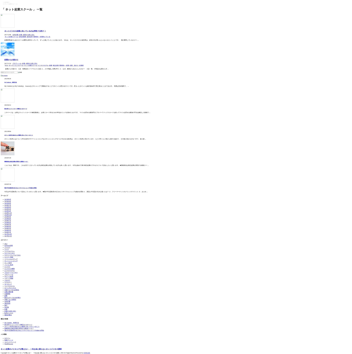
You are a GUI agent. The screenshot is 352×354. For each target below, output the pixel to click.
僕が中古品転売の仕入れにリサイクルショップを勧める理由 (20, 188)
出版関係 (7, 294)
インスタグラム (9, 251)
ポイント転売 (8, 276)
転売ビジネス (8, 313)
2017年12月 (8, 234)
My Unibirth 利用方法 (10, 82)
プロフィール (17, 63)
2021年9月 (7, 203)
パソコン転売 (8, 265)
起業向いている (45, 36)
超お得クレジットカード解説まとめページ (15, 108)
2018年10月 (8, 215)
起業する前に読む (29, 35)
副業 (50, 65)
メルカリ (7, 280)
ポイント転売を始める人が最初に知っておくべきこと (18, 135)
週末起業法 (8, 315)
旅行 (5, 305)
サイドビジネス (9, 253)
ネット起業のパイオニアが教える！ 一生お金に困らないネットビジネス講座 (31, 349)
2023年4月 (7, 201)
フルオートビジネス (11, 272)
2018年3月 (7, 228)
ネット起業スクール (11, 36)
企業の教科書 (8, 292)
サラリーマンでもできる (12, 255)
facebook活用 (8, 245)
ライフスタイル (9, 286)
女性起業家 (22, 36)
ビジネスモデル (43, 65)
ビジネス (7, 267)
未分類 (6, 307)
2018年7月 (7, 220)
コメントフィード (10, 342)
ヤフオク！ (8, 282)
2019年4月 (7, 211)
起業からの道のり (11, 60)
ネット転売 (8, 263)
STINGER (87, 353)
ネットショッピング (11, 261)
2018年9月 (7, 217)
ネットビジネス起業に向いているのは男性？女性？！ (25, 31)
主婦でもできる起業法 (11, 290)
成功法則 (7, 303)
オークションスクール (16, 65)
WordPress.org (8, 344)
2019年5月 (7, 209)
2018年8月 (7, 219)
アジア (6, 249)
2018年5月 (7, 224)
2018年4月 (7, 226)
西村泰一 (36, 36)
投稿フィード (8, 340)
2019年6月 (7, 207)
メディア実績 (8, 278)
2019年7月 (7, 205)
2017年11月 (8, 236)
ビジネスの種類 (9, 268)
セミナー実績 (8, 257)
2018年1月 (7, 232)
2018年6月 (7, 222)
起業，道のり (74, 65)
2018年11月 (8, 213)
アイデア (7, 247)
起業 (20, 35)
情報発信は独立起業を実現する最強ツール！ (16, 161)
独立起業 (56, 65)
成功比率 (30, 36)
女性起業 (15, 35)
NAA (6, 65)
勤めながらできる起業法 (12, 297)
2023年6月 (7, 199)
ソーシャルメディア (11, 259)
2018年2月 (7, 230)
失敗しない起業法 (10, 299)
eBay (5, 244)
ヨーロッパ (8, 284)
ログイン (7, 338)
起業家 (81, 65)
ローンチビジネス (10, 288)
